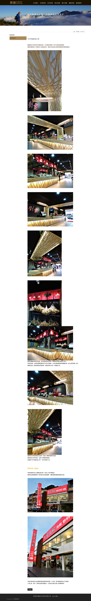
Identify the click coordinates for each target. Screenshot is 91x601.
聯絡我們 (79, 3)
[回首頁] (16, 2)
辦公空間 (57, 3)
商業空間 (43, 3)
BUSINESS (82, 31)
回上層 (30, 589)
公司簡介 (36, 3)
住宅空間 (50, 3)
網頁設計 (17, 599)
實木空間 (64, 3)
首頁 (74, 31)
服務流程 (71, 3)
